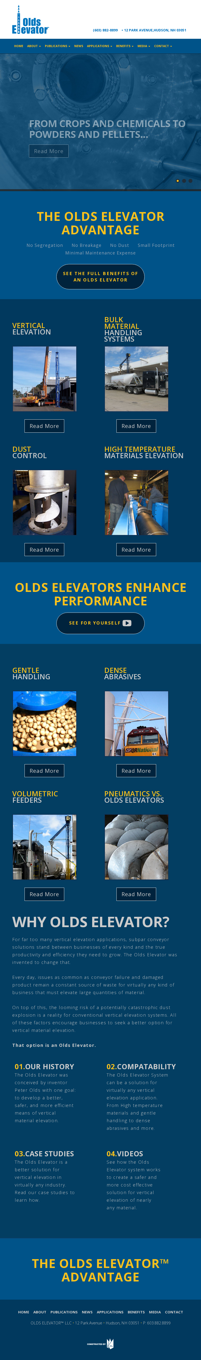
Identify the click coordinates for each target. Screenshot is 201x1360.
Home (18, 46)
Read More (48, 151)
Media (143, 46)
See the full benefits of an (100, 276)
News (78, 46)
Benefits (123, 46)
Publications (56, 46)
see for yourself (96, 623)
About (32, 46)
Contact (162, 46)
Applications (98, 46)
